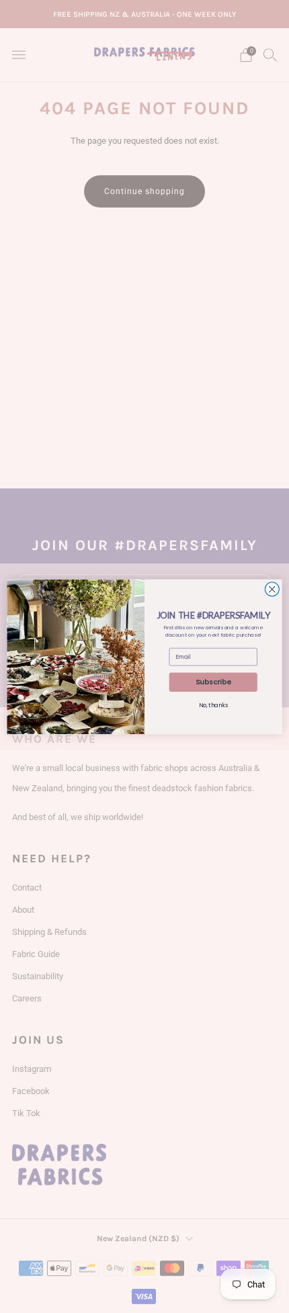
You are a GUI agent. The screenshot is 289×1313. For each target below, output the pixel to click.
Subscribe (213, 682)
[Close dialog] (272, 589)
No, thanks (213, 705)
